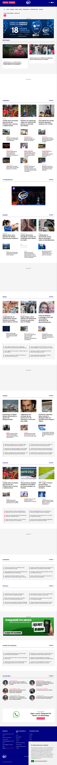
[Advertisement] (28, 88)
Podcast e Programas (9, 13)
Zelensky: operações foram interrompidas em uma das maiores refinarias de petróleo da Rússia (16, 453)
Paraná (16, 9)
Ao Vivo (17, 740)
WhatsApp (27, 756)
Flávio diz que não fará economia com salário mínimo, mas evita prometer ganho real (15, 599)
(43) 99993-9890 (10, 748)
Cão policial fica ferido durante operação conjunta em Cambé (46, 122)
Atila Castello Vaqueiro (42, 688)
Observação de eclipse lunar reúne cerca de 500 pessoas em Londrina (12, 167)
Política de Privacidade (20, 742)
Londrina (12, 9)
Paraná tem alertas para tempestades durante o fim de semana (12, 253)
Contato (17, 738)
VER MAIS (51, 100)
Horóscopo (17, 13)
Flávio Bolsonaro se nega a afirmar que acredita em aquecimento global (41, 599)
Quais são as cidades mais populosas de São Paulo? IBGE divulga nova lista (40, 351)
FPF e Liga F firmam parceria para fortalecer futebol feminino (45, 485)
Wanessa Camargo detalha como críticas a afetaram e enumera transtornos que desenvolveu (41, 658)
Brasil (20, 9)
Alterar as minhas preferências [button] (41, 761)
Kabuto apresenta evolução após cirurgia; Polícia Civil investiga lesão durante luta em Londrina (29, 154)
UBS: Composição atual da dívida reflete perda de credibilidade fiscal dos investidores (16, 572)
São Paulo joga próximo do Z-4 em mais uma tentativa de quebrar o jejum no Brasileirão (40, 512)
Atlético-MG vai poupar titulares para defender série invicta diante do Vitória (15, 516)
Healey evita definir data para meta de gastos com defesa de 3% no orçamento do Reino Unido (41, 568)
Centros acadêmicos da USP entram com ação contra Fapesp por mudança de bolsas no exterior (41, 347)
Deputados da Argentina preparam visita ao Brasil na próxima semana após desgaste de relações (16, 449)
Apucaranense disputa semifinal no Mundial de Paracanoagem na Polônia (28, 485)
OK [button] (32, 761)
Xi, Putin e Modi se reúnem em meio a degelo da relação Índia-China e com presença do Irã (41, 445)
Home (8, 9)
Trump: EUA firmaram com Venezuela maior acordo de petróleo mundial (14, 568)
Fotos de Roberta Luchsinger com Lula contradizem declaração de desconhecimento (46, 319)
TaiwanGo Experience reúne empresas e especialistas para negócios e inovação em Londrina (12, 154)
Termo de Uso (18, 744)
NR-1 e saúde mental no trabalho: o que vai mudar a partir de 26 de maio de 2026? (18, 683)
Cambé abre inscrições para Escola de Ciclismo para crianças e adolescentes (10, 485)
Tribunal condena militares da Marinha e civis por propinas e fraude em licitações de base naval (41, 603)
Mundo (30, 739)
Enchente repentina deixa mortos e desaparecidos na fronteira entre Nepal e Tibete (46, 418)
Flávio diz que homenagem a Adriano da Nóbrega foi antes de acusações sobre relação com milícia (16, 603)
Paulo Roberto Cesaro (15, 688)
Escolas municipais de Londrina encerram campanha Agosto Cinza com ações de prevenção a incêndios (30, 169)
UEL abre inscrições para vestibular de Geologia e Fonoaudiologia (12, 139)
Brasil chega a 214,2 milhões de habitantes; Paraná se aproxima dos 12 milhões (28, 319)
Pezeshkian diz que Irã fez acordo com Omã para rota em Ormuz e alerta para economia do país (41, 453)
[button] (30, 51)
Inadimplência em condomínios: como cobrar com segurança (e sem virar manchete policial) (18, 698)
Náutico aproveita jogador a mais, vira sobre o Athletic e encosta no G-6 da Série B (15, 520)
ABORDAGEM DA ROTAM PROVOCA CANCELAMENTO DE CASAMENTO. (12, 63)
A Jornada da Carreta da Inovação (44, 690)
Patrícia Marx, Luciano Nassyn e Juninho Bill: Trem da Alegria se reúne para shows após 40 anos (41, 654)
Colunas (41, 9)
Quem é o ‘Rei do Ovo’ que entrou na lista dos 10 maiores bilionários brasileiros (41, 576)
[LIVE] (28, 195)
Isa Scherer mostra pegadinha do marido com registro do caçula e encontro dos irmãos (40, 662)
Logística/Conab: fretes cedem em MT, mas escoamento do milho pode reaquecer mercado (15, 576)
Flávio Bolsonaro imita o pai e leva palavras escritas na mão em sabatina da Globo (14, 594)
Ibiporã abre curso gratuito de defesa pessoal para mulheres (10, 236)
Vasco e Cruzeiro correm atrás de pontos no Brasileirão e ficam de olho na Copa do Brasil (15, 512)
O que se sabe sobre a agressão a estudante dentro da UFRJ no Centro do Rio (40, 356)
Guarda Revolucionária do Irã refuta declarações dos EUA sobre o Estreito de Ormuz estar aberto (41, 449)
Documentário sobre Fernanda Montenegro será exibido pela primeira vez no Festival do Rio (16, 662)
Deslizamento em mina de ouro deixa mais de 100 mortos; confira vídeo (30, 435)
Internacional (26, 9)
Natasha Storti (13, 680)
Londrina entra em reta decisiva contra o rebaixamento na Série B (30, 500)
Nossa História (18, 737)
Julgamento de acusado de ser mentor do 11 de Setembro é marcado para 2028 (28, 418)
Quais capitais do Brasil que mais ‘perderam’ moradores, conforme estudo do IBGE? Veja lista (16, 347)
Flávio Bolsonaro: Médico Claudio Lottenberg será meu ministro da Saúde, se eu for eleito (41, 594)
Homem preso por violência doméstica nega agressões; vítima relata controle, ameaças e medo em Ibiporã (30, 255)
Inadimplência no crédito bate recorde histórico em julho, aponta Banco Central (10, 319)
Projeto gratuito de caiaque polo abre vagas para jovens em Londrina (12, 501)
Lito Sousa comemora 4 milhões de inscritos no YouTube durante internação (15, 356)
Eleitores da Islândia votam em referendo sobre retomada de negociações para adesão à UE (15, 445)
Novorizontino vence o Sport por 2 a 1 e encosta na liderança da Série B (41, 516)
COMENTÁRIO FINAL (7, 61)
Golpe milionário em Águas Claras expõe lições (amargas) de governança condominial (17, 691)
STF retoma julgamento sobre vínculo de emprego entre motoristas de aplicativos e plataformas (30, 337)
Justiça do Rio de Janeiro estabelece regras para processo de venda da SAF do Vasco (41, 520)
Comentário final (34, 9)
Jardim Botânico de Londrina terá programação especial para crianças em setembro (47, 154)
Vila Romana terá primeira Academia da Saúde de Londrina (29, 139)
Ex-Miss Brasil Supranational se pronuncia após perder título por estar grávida (15, 654)
